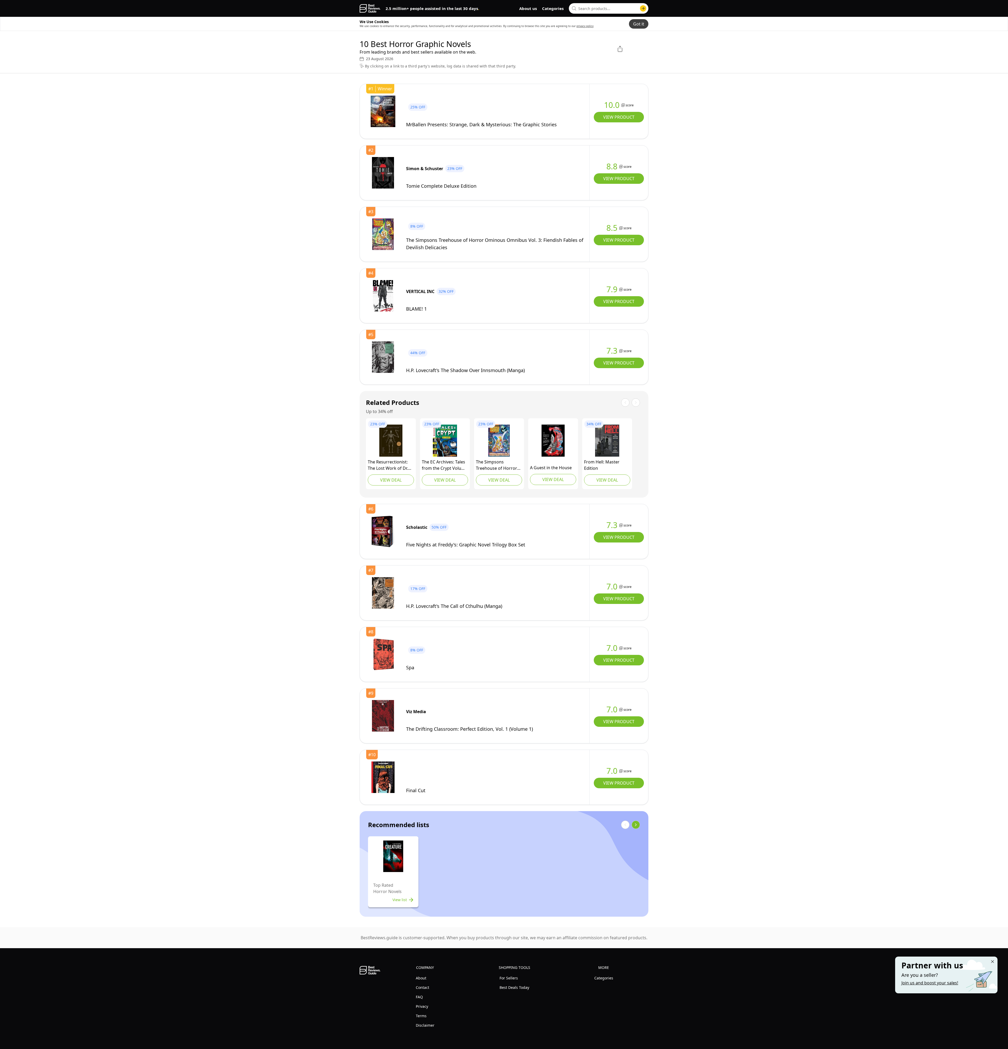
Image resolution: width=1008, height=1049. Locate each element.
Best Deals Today (514, 987)
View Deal (391, 480)
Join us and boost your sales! (929, 983)
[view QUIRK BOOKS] (391, 441)
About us (528, 8)
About (421, 977)
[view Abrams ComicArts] (499, 441)
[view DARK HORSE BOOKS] (445, 441)
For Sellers (509, 977)
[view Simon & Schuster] (383, 173)
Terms (421, 1015)
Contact (422, 987)
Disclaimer (425, 1025)
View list (399, 899)
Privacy (422, 1006)
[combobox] (608, 8)
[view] (383, 111)
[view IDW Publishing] (607, 441)
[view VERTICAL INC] (383, 295)
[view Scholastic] (383, 531)
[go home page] (370, 8)
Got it (638, 24)
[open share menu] (620, 49)
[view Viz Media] (383, 716)
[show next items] (636, 825)
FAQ (419, 996)
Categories (553, 8)
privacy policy (585, 26)
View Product (618, 117)
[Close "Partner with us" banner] (992, 961)
